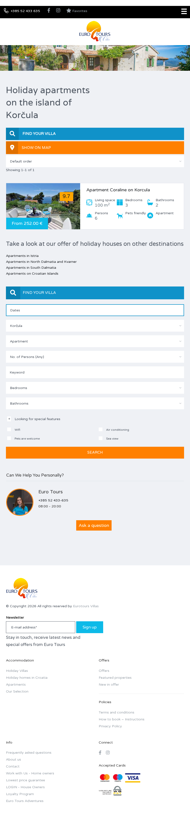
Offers (104, 671)
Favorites (79, 11)
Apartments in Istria (22, 256)
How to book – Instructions (121, 719)
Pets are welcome (27, 438)
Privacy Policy (110, 726)
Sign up (90, 627)
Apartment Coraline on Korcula (118, 190)
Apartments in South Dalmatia (31, 268)
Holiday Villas (17, 671)
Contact (13, 766)
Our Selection (17, 691)
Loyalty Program (20, 794)
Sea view (112, 438)
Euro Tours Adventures (25, 801)
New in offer (109, 684)
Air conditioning (117, 429)
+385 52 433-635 (53, 500)
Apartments (16, 684)
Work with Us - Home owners (30, 773)
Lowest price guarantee (25, 780)
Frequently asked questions (28, 752)
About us (13, 759)
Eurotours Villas (86, 606)
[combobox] (95, 161)
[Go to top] (176, 807)
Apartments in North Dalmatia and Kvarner (41, 262)
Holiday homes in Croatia (27, 678)
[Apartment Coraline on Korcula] (43, 206)
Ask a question (94, 525)
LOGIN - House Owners (25, 787)
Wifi (17, 429)
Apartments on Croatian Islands (32, 273)
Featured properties (115, 678)
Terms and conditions (116, 712)
